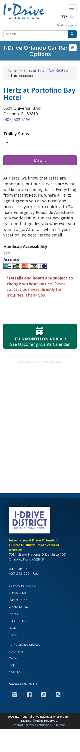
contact (18, 725)
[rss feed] (58, 694)
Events (13, 614)
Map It (40, 160)
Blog (11, 665)
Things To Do (17, 593)
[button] (73, 47)
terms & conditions (38, 725)
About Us (14, 672)
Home (12, 70)
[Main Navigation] (72, 8)
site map (60, 725)
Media (13, 658)
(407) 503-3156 (16, 119)
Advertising (16, 651)
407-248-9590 (20, 568)
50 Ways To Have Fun (23, 586)
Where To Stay (18, 607)
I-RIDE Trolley (17, 621)
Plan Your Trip (32, 70)
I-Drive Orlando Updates (24, 645)
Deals (12, 628)
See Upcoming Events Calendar (40, 341)
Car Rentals (58, 70)
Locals (13, 635)
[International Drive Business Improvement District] (30, 521)
